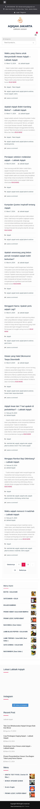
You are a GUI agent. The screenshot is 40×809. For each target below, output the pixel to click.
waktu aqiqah (26, 445)
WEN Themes (25, 806)
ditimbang (17, 498)
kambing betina (9, 144)
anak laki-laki (11, 443)
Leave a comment (12, 98)
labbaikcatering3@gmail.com (26, 6)
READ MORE (12, 82)
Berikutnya (22, 570)
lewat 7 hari (18, 445)
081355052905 (11, 6)
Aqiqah (9, 87)
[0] (36, 35)
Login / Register (21, 12)
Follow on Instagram (21, 705)
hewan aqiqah (8, 94)
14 (15, 570)
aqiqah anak (15, 91)
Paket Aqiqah (16, 87)
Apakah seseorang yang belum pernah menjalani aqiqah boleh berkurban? (17, 255)
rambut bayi (25, 498)
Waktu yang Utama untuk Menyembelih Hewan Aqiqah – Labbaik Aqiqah (17, 56)
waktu (16, 94)
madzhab (17, 550)
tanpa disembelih (17, 393)
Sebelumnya (11, 564)
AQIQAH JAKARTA (20, 26)
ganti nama (8, 343)
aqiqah (9, 91)
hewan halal (8, 393)
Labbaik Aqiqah (25, 63)
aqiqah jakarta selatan (26, 91)
